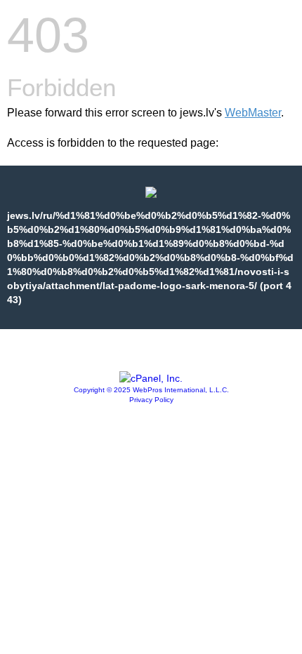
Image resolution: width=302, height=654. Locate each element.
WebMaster (253, 113)
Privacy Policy (151, 399)
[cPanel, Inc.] (151, 378)
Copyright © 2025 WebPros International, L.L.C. (151, 390)
